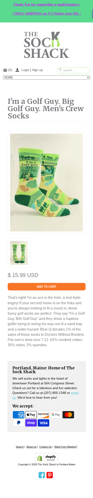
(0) (10, 70)
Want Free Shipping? (65, 446)
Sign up (37, 70)
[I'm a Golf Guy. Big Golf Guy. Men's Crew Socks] (19, 262)
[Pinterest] (49, 475)
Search (20, 446)
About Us (31, 446)
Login (25, 70)
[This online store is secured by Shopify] (46, 458)
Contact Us (45, 446)
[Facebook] (42, 475)
